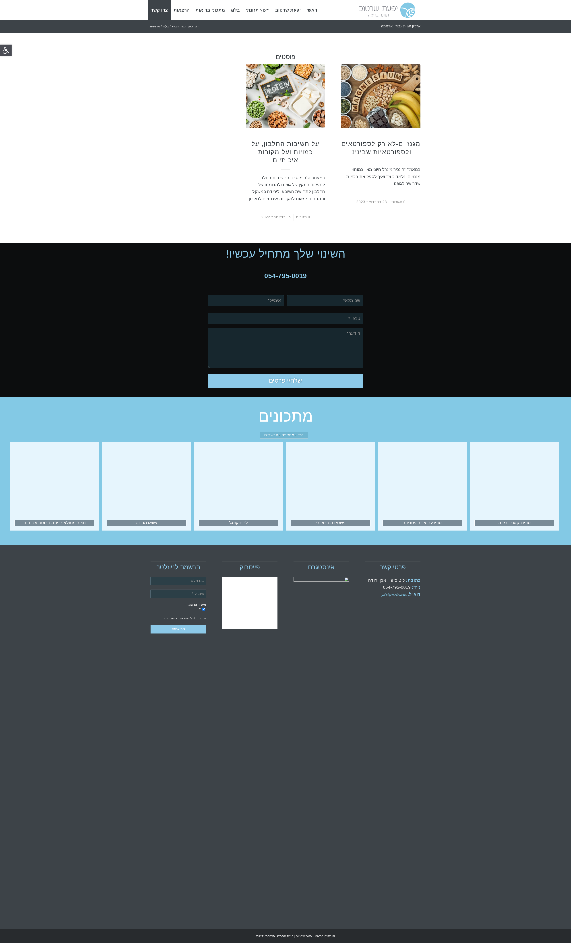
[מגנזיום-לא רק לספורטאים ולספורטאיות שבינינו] (380, 96)
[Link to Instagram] (154, 936)
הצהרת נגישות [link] (265, 936)
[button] (6, 50)
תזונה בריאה (381, 136)
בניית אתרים (285, 936)
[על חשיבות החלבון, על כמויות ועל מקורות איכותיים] (285, 96)
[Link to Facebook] (160, 936)
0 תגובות (398, 202)
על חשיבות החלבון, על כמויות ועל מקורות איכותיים (285, 152)
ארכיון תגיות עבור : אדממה (400, 26)
